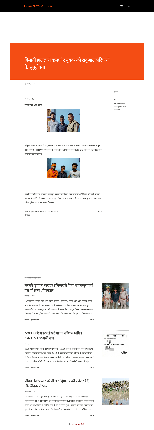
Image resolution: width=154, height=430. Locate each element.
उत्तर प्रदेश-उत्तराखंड (119, 104)
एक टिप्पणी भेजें (35, 320)
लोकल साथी (117, 109)
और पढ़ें (92, 320)
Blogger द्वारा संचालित (78, 424)
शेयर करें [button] (116, 92)
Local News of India (38, 5)
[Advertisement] (77, 27)
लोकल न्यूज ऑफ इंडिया (120, 107)
